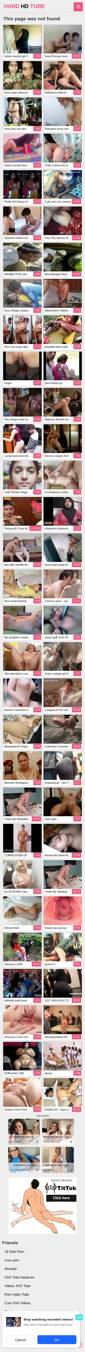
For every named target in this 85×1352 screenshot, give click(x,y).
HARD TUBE (24, 6)
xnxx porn (12, 1260)
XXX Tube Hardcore (19, 1277)
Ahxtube (11, 1269)
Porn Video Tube (17, 1294)
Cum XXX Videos (18, 1303)
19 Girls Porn (14, 1251)
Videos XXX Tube (18, 1286)
